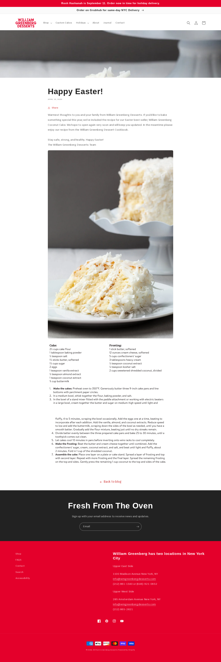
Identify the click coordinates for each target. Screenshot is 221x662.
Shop (18, 554)
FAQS (18, 560)
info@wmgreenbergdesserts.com (134, 579)
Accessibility (23, 578)
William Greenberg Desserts (105, 650)
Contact (20, 566)
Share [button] (55, 108)
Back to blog (112, 482)
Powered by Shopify (126, 650)
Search (19, 572)
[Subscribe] (137, 527)
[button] (47, 23)
